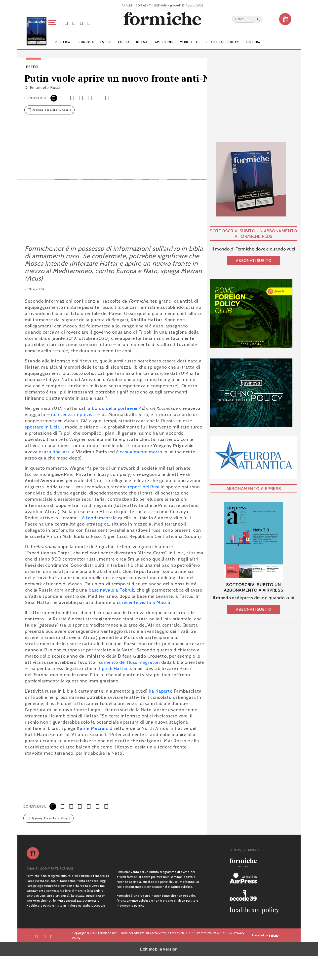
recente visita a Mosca (146, 602)
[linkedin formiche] (51, 936)
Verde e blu (190, 42)
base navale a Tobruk (111, 590)
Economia (85, 42)
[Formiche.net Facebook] (66, 23)
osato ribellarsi (55, 452)
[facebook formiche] (29, 936)
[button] (53, 31)
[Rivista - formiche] (256, 862)
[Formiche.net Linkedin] (89, 23)
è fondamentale (99, 518)
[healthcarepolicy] (256, 910)
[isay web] (274, 935)
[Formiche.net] (285, 19)
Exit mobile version (159, 949)
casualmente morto (141, 452)
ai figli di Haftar (111, 668)
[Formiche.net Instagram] (81, 23)
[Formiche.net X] (74, 23)
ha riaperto (161, 691)
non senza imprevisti (73, 414)
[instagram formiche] (44, 936)
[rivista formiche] (253, 541)
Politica (62, 42)
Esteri (106, 42)
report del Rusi (143, 487)
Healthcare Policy (222, 42)
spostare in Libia (42, 427)
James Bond (164, 42)
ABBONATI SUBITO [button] (253, 260)
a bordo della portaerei (112, 408)
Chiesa (123, 42)
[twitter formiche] (36, 936)
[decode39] (256, 895)
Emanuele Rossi (45, 87)
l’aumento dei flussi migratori (128, 662)
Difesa (141, 42)
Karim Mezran (92, 728)
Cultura (253, 42)
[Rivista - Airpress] (256, 878)
